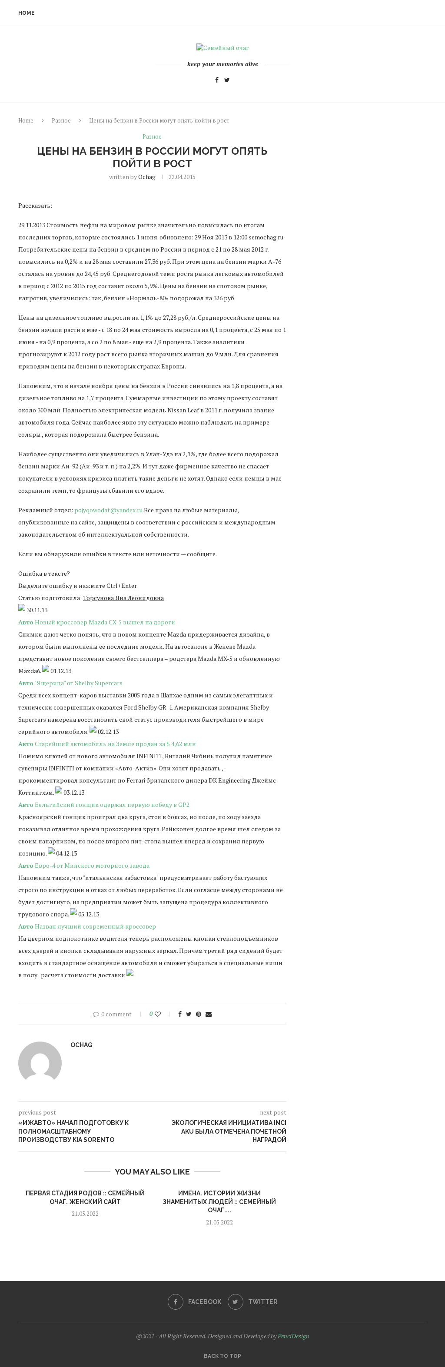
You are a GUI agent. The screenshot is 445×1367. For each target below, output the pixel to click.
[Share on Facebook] (180, 1014)
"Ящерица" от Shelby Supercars (78, 683)
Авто (25, 622)
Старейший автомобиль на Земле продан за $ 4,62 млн (115, 744)
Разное (61, 120)
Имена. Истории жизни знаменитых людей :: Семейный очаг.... (219, 1202)
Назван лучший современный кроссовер (95, 926)
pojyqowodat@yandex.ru (108, 510)
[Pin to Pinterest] (198, 1014)
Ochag (147, 177)
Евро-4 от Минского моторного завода (92, 865)
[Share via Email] (209, 1014)
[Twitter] (227, 81)
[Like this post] (164, 1014)
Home (26, 13)
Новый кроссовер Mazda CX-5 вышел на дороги (105, 622)
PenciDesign (293, 1336)
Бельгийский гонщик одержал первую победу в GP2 (112, 804)
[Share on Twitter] (189, 1014)
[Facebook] (217, 81)
